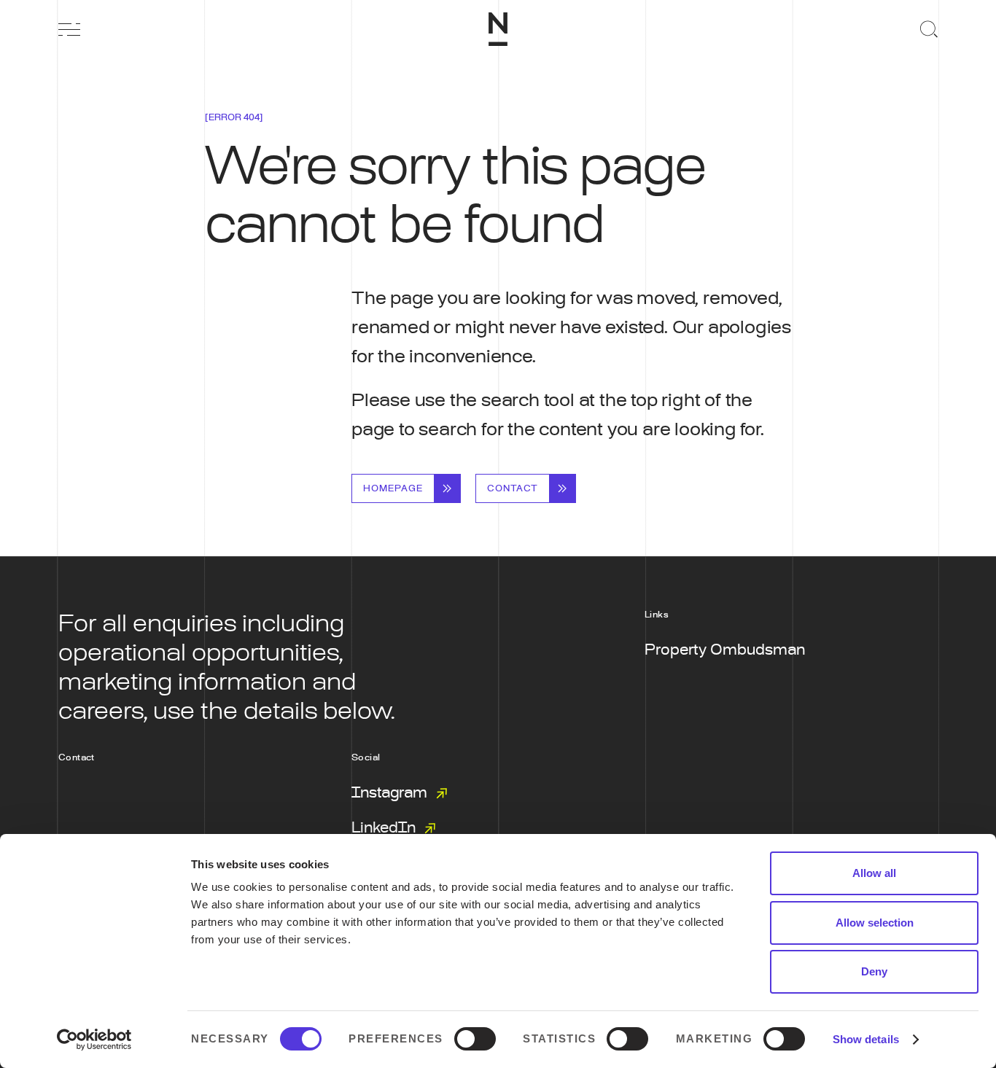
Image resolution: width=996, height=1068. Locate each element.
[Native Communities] (498, 29)
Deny (874, 971)
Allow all (874, 873)
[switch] (475, 1039)
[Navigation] (69, 29)
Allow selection (875, 922)
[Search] (927, 29)
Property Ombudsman (725, 650)
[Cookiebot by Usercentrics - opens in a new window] (94, 1040)
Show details (866, 1039)
